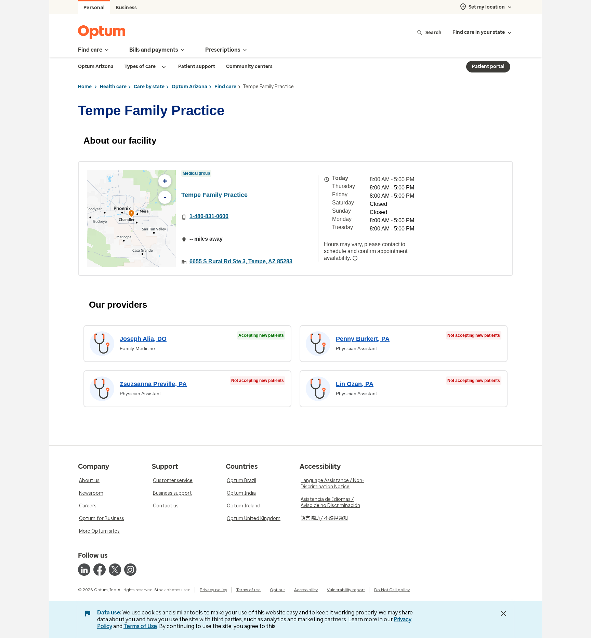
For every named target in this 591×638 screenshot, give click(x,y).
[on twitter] (115, 569)
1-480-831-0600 (208, 216)
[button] (131, 215)
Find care (225, 87)
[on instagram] (130, 569)
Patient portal (488, 66)
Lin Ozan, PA (354, 384)
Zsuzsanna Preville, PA (153, 384)
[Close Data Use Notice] (503, 613)
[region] (131, 218)
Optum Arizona (189, 87)
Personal (94, 8)
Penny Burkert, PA (363, 338)
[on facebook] (99, 569)
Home (85, 87)
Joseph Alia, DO (143, 338)
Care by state (149, 87)
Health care (113, 87)
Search (433, 32)
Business (126, 8)
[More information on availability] (355, 258)
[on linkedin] (84, 569)
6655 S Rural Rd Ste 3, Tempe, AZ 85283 (240, 261)
